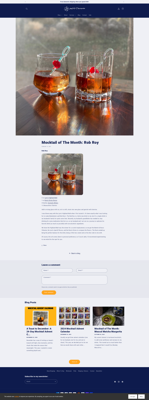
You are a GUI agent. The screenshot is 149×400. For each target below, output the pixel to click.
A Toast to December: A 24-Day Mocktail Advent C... (39, 331)
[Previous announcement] (25, 1)
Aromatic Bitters (53, 203)
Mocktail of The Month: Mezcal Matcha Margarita (108, 330)
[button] (27, 9)
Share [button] (45, 245)
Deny (141, 396)
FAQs (74, 371)
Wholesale (69, 371)
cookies (17, 396)
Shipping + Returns (83, 371)
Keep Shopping (51, 371)
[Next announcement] (124, 1)
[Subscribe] (55, 381)
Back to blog (75, 253)
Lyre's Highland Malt (51, 198)
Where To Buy (60, 371)
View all (74, 362)
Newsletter (99, 371)
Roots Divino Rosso (51, 200)
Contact (92, 371)
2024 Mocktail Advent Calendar (72, 330)
